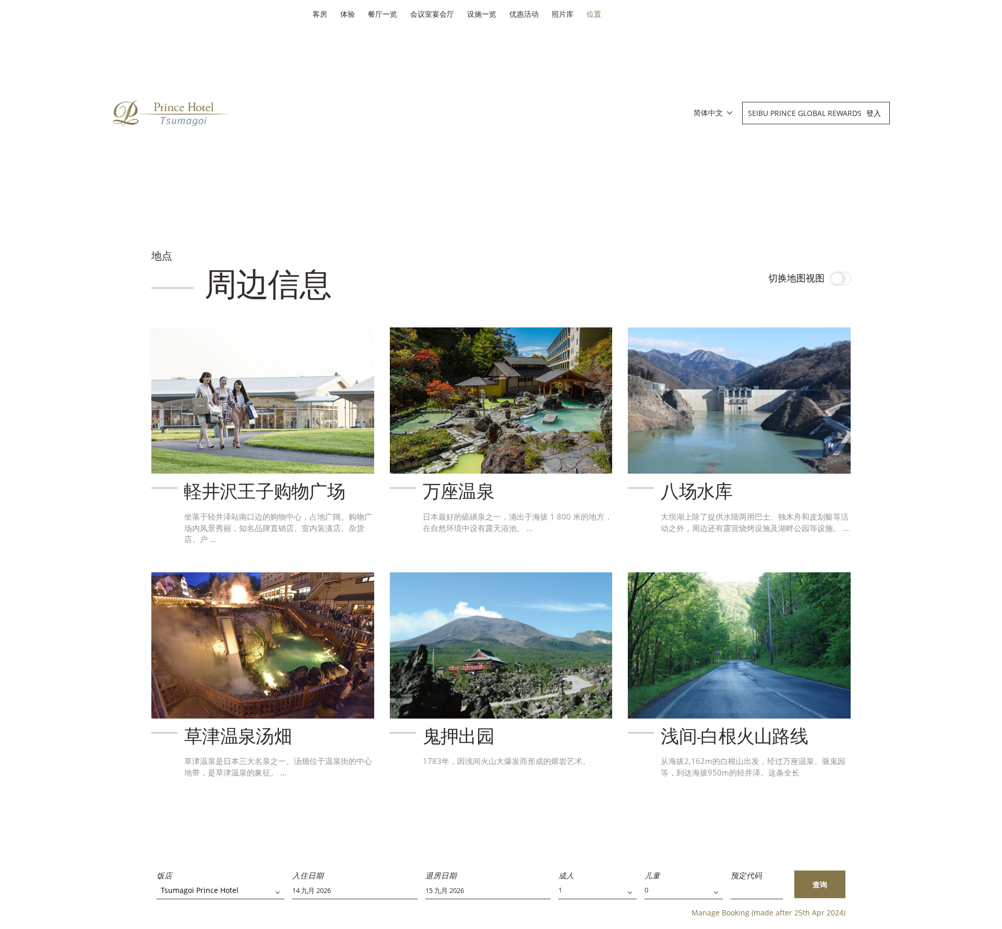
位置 (594, 14)
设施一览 (481, 14)
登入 (873, 113)
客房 (320, 14)
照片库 (563, 14)
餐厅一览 (382, 14)
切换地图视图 (796, 278)
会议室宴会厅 (432, 14)
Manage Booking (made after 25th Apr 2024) (768, 913)
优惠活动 (524, 14)
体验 (347, 14)
